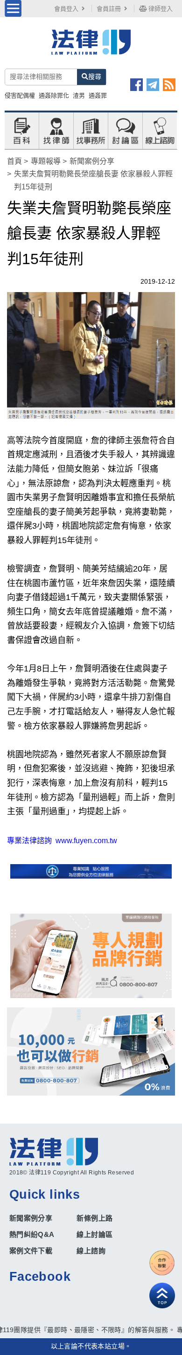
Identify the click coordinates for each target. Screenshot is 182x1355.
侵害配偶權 (20, 95)
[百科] (21, 130)
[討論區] (125, 130)
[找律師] (56, 130)
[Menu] (13, 8)
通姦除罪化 (54, 95)
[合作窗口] (162, 1263)
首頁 (14, 161)
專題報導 (46, 161)
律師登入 (160, 8)
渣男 (79, 95)
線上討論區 (94, 1234)
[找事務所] (90, 130)
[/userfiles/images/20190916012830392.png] (91, 47)
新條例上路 (94, 1218)
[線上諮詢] (160, 130)
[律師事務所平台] (91, 956)
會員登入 (66, 8)
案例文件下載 (30, 1251)
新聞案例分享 (92, 161)
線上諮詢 (91, 1251)
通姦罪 (98, 95)
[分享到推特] (153, 84)
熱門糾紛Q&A (32, 1234)
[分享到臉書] (136, 84)
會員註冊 (109, 8)
